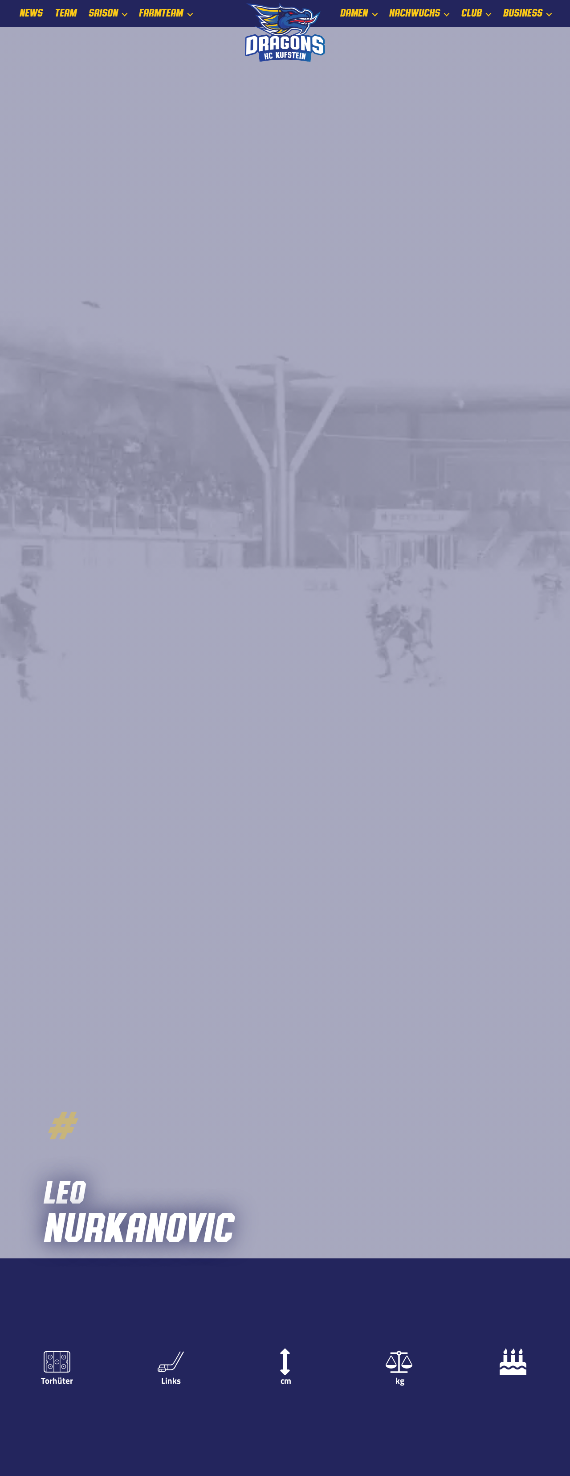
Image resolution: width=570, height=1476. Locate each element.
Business (522, 13)
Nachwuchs (414, 13)
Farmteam (160, 13)
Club (471, 13)
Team (65, 13)
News (30, 13)
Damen (353, 13)
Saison (103, 13)
